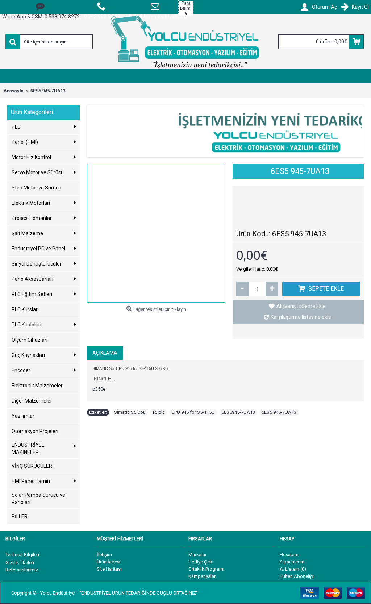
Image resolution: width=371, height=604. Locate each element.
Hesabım (289, 554)
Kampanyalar (202, 576)
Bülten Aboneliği (297, 576)
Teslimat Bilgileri (22, 554)
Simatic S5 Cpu (130, 412)
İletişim (104, 554)
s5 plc (158, 412)
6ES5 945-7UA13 (279, 412)
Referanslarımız (21, 569)
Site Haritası (109, 569)
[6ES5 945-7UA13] (156, 233)
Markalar (197, 554)
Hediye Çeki (200, 562)
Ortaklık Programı (206, 569)
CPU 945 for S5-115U (193, 412)
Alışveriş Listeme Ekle (301, 306)
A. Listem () (293, 569)
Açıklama (104, 353)
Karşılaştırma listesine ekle (301, 317)
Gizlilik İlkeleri (19, 562)
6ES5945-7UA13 (238, 412)
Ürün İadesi (109, 562)
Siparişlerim (292, 562)
